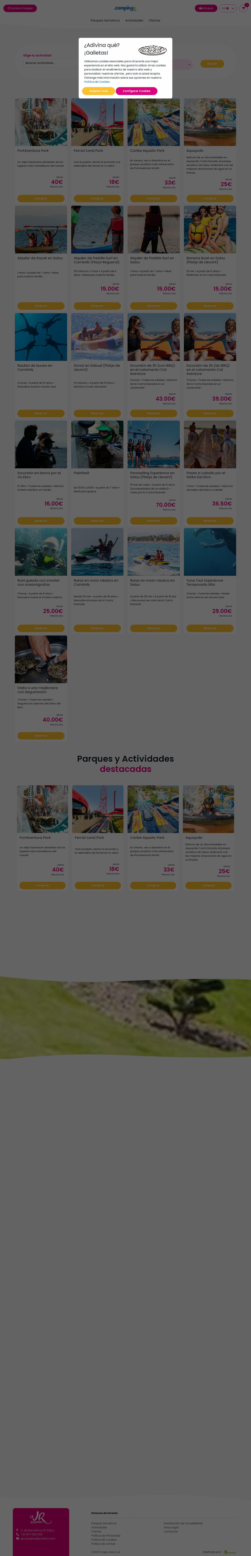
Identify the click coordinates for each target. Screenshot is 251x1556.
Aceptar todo (98, 91)
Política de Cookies (97, 82)
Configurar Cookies (136, 91)
